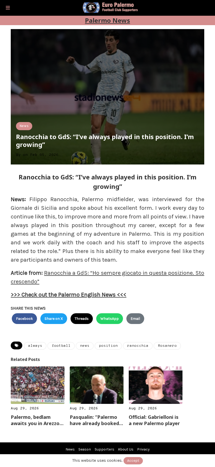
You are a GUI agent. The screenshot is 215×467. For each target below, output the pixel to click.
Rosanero (167, 346)
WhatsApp (109, 318)
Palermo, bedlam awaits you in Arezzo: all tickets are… (36, 420)
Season (84, 449)
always (35, 346)
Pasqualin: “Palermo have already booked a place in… (96, 420)
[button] (8, 8)
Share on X (54, 318)
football (61, 346)
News (24, 126)
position (108, 346)
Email (135, 318)
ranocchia (137, 346)
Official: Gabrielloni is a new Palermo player (154, 420)
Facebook (24, 318)
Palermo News (107, 20)
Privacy (143, 449)
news (84, 346)
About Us (125, 449)
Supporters (104, 449)
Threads (82, 318)
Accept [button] (133, 460)
